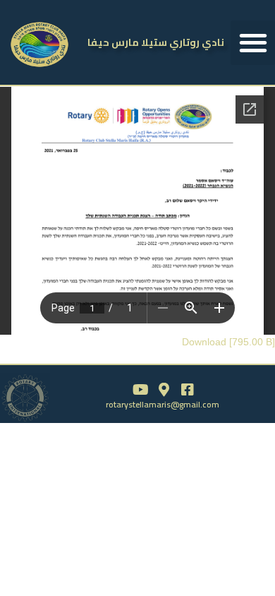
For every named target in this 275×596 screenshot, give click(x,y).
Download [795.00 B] (228, 341)
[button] (253, 42)
